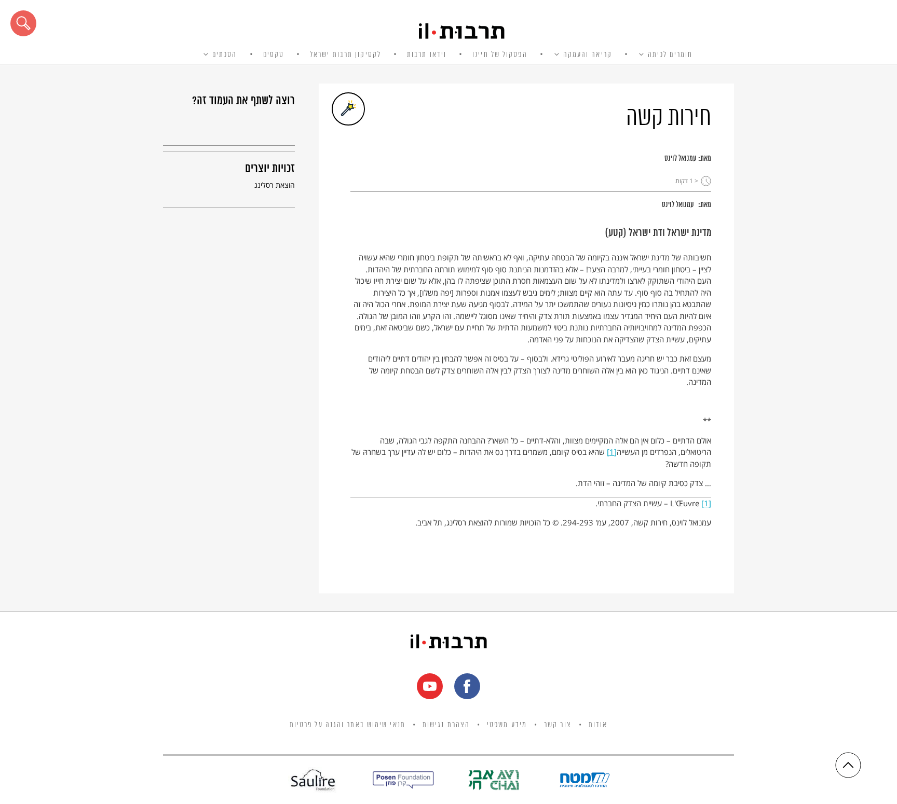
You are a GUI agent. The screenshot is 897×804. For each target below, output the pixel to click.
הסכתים (224, 55)
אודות (598, 725)
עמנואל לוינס (680, 159)
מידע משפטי (507, 725)
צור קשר (558, 725)
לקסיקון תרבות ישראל (345, 55)
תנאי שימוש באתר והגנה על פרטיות (347, 725)
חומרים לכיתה (670, 55)
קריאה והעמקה (587, 55)
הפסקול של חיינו (499, 55)
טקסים (273, 55)
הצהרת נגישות (446, 725)
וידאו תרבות (426, 55)
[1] (612, 452)
